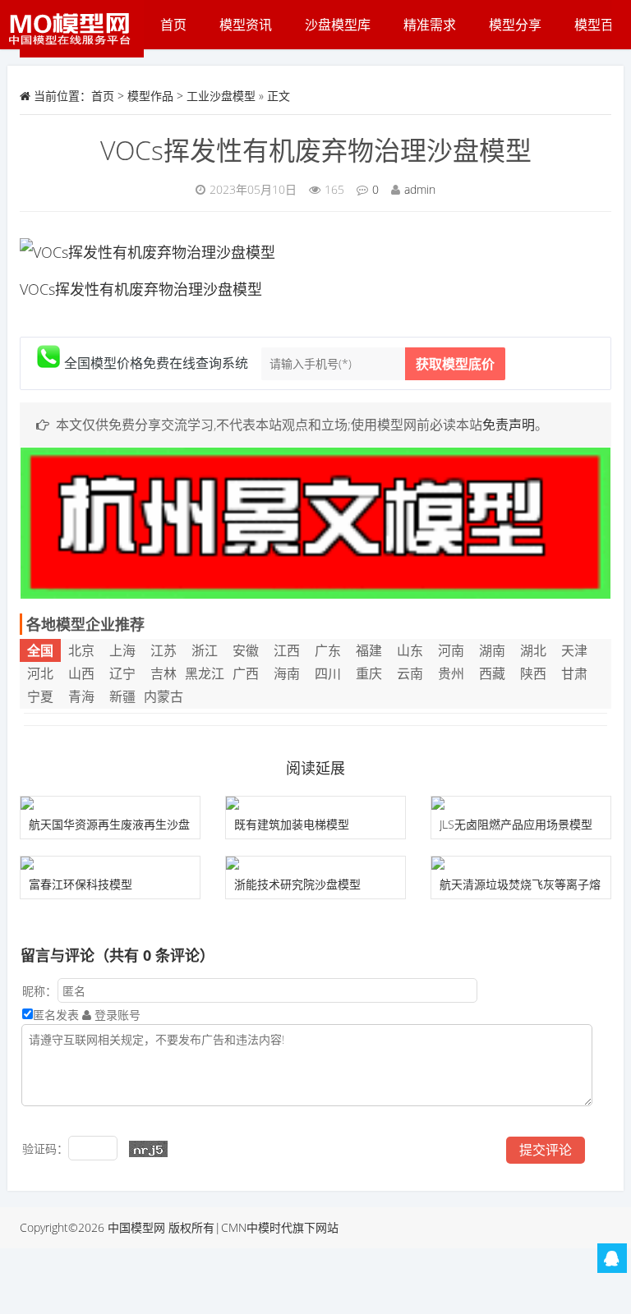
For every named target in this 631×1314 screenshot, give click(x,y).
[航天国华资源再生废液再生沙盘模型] (110, 803)
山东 (410, 650)
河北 (40, 673)
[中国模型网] (75, 28)
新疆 (122, 696)
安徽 (246, 650)
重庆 (369, 673)
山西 (81, 673)
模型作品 (150, 95)
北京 (81, 650)
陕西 (533, 673)
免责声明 (508, 425)
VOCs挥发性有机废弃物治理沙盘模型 (316, 150)
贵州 (451, 673)
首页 (173, 25)
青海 (81, 696)
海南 (287, 673)
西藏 (492, 673)
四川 (328, 673)
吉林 (163, 673)
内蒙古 (163, 696)
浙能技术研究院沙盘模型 (297, 884)
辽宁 (122, 673)
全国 (40, 650)
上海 (122, 650)
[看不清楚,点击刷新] (148, 1149)
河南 (451, 650)
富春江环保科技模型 (80, 884)
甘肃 (574, 673)
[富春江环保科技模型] (110, 863)
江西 (287, 650)
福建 (369, 650)
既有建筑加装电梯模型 (291, 824)
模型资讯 (245, 25)
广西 (246, 673)
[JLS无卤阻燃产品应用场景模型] (520, 803)
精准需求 (429, 25)
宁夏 (40, 696)
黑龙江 (204, 673)
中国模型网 (136, 1227)
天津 (574, 650)
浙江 (204, 650)
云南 (410, 673)
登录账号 (115, 1014)
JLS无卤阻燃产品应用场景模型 (516, 824)
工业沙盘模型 (221, 95)
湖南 (492, 650)
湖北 (533, 650)
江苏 (163, 650)
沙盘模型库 (338, 25)
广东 (328, 650)
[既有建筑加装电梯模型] (315, 803)
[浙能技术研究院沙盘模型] (315, 863)
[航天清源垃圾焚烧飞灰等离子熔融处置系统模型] (520, 863)
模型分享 (515, 25)
